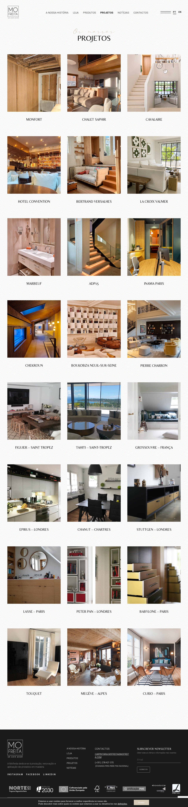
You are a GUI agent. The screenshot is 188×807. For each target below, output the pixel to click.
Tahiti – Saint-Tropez (94, 447)
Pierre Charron (153, 365)
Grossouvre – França (154, 447)
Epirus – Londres (34, 529)
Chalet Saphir (94, 119)
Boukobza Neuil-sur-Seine (94, 365)
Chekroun (34, 365)
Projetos (106, 12)
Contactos (141, 12)
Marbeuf (34, 283)
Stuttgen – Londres (154, 529)
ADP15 (94, 283)
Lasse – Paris (34, 611)
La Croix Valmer (154, 201)
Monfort (34, 119)
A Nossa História (57, 12)
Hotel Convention (34, 201)
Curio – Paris (154, 693)
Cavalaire (154, 119)
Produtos (89, 12)
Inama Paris (154, 283)
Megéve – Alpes (94, 693)
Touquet (34, 693)
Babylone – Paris (154, 611)
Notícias (123, 12)
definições (122, 804)
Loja (76, 12)
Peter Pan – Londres (94, 611)
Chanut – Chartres (94, 529)
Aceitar (141, 802)
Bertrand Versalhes (94, 201)
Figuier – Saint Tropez (34, 447)
